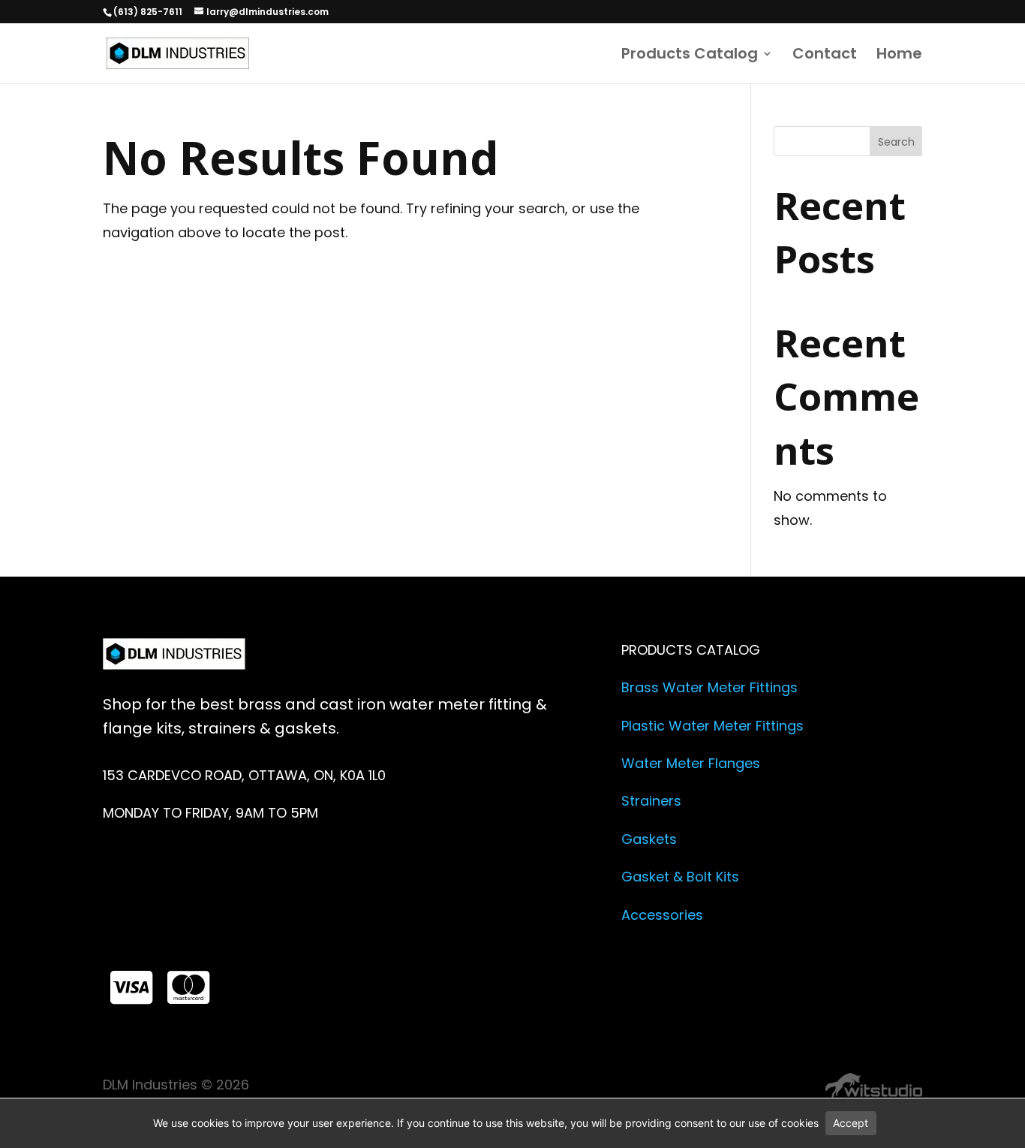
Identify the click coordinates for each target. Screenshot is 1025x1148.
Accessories (662, 914)
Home (899, 56)
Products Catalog (689, 56)
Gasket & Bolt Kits (680, 876)
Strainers (651, 800)
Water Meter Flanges (690, 763)
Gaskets (649, 839)
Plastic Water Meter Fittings (712, 725)
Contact (824, 56)
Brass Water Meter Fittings (709, 687)
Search (896, 141)
